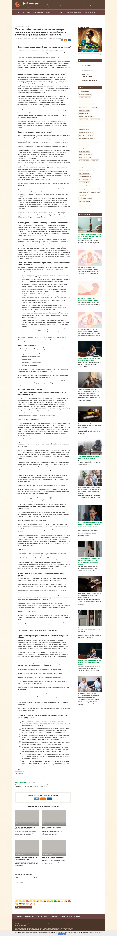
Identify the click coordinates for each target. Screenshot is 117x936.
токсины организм (95, 192)
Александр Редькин (21, 782)
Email (35, 877)
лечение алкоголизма (84, 123)
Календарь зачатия (87, 70)
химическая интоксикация (85, 198)
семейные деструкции (84, 179)
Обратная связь (29, 916)
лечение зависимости (84, 126)
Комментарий (19, 883)
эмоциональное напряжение (86, 208)
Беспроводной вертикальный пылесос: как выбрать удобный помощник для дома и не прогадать (90, 236)
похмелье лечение (95, 141)
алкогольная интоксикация (85, 104)
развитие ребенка (83, 163)
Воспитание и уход (89, 12)
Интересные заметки (84, 91)
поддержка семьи (83, 141)
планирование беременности (86, 138)
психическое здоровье (84, 151)
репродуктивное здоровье (85, 167)
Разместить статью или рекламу (70, 916)
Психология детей (59, 12)
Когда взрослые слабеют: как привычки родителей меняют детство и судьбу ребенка (90, 425)
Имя (16, 877)
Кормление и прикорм (74, 12)
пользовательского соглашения (54, 929)
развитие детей (95, 160)
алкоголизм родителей (84, 97)
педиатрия (81, 135)
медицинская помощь (84, 129)
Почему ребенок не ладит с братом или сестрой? (25, 828)
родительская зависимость (85, 170)
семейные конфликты (84, 182)
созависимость (95, 189)
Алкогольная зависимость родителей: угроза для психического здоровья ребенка (89, 662)
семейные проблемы (84, 185)
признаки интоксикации (85, 145)
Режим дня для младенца (89, 80)
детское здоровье (83, 113)
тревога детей (82, 195)
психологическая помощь (85, 154)
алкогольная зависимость (85, 100)
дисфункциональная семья (85, 116)
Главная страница (87, 65)
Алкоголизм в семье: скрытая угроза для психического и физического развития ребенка (89, 595)
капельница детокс (95, 119)
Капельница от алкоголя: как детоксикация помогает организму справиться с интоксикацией (88, 695)
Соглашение (53, 916)
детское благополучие (84, 110)
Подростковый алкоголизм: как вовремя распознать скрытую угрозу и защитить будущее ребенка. (89, 391)
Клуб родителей (31, 2)
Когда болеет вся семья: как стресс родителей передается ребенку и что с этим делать (89, 629)
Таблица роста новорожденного (87, 75)
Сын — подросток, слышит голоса (52, 828)
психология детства (84, 160)
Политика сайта (42, 916)
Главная (19, 916)
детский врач (95, 107)
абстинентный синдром (85, 94)
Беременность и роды (23, 12)
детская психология (84, 107)
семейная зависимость (85, 176)
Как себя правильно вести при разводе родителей (26, 858)
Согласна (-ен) (62, 934)
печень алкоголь (91, 135)
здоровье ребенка (83, 119)
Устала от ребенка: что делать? (53, 858)
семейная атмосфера (84, 173)
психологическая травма (85, 157)
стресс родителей (83, 192)
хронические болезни (84, 201)
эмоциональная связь (84, 204)
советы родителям (83, 189)
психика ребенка (83, 148)
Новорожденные (38, 12)
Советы (48, 12)
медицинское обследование (86, 132)
